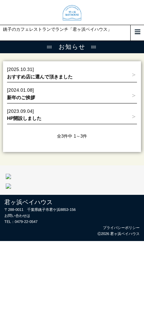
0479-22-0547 (26, 222)
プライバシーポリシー (121, 228)
